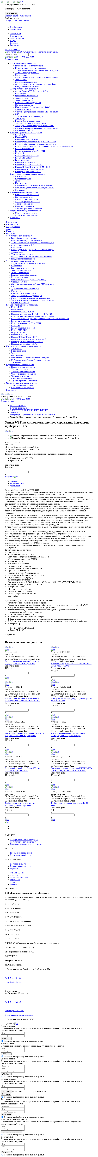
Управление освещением (26, 82)
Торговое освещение (24, 204)
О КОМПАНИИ (17, 873)
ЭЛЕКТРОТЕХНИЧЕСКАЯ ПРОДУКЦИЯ (29, 410)
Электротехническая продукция (24, 89)
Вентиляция (20, 93)
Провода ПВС (21, 137)
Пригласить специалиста (11, 1132)
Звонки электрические (25, 98)
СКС (17, 114)
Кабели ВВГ (20, 135)
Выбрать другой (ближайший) (18, 16)
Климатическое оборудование (28, 102)
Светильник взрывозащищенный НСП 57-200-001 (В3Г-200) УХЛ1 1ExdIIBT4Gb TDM (71, 769)
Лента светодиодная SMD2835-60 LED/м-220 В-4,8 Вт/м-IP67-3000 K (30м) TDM (24, 734)
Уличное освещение (24, 197)
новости (13, 884)
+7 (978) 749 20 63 (13, 1002)
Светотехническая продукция (23, 63)
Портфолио (15, 218)
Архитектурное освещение (27, 199)
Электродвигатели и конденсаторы (30, 123)
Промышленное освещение (27, 195)
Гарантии (14, 868)
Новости (14, 43)
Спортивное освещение (25, 206)
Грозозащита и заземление (26, 96)
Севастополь (23, 20)
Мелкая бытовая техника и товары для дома (34, 185)
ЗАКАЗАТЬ (6, 1039)
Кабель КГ (19, 153)
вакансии (14, 875)
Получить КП (7, 1152)
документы (15, 486)
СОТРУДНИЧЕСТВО (19, 877)
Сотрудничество (17, 38)
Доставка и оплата (18, 864)
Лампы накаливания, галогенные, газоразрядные (36, 70)
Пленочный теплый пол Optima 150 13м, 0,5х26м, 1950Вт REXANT (22, 769)
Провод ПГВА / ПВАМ (25, 162)
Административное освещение (28, 208)
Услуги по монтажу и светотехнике (25, 211)
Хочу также (6, 1114)
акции (12, 882)
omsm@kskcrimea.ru (13, 982)
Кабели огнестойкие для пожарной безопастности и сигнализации (44, 146)
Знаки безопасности (24, 100)
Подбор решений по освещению (24, 192)
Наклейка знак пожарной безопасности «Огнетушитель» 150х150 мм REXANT (22, 699)
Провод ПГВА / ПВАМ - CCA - (28, 165)
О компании (15, 34)
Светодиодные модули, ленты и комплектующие (36, 77)
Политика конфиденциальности (19, 1015)
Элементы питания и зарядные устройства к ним (36, 128)
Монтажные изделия (24, 105)
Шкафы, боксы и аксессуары (27, 121)
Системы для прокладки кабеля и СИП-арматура (36, 112)
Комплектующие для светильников (30, 68)
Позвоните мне (11, 59)
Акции (13, 40)
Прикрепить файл (39, 1091)
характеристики (17, 483)
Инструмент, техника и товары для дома (27, 174)
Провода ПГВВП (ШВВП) (26, 139)
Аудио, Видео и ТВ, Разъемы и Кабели (32, 91)
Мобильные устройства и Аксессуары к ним (34, 188)
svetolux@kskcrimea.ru (14, 1010)
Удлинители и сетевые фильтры (29, 116)
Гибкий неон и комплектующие (29, 66)
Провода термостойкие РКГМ (28, 172)
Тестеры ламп (21, 79)
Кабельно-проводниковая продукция (26, 132)
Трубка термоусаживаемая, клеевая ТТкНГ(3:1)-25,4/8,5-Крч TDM (20, 804)
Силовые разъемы (23, 109)
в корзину (9, 477)
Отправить (6, 1094)
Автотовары (20, 176)
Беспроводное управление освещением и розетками (32, 415)
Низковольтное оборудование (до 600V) (32, 107)
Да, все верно (11, 13)
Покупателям (16, 36)
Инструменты (21, 183)
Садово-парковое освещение (27, 201)
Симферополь (11, 20)
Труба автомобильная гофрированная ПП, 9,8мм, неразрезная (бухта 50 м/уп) (69, 734)
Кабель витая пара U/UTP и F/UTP (30, 151)
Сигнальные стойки (24, 130)
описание (14, 481)
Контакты (14, 45)
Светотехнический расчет (26, 215)
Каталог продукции (18, 408)
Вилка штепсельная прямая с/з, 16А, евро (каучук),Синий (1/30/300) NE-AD (23, 662)
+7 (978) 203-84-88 (26, 57)
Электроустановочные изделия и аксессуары (34, 126)
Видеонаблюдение (23, 178)
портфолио (15, 880)
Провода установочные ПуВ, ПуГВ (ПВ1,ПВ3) (35, 142)
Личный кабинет (12, 49)
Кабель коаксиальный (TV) (27, 155)
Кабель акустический (24, 149)
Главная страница (18, 405)
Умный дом (20, 119)
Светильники (21, 75)
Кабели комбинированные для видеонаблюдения (36, 144)
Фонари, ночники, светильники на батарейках (35, 84)
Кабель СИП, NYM (23, 158)
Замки (18, 181)
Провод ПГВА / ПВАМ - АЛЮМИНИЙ (32, 167)
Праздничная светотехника (27, 86)
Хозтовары (20, 190)
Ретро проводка (22, 160)
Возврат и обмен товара (20, 866)
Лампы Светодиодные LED (27, 73)
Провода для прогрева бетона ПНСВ (31, 169)
